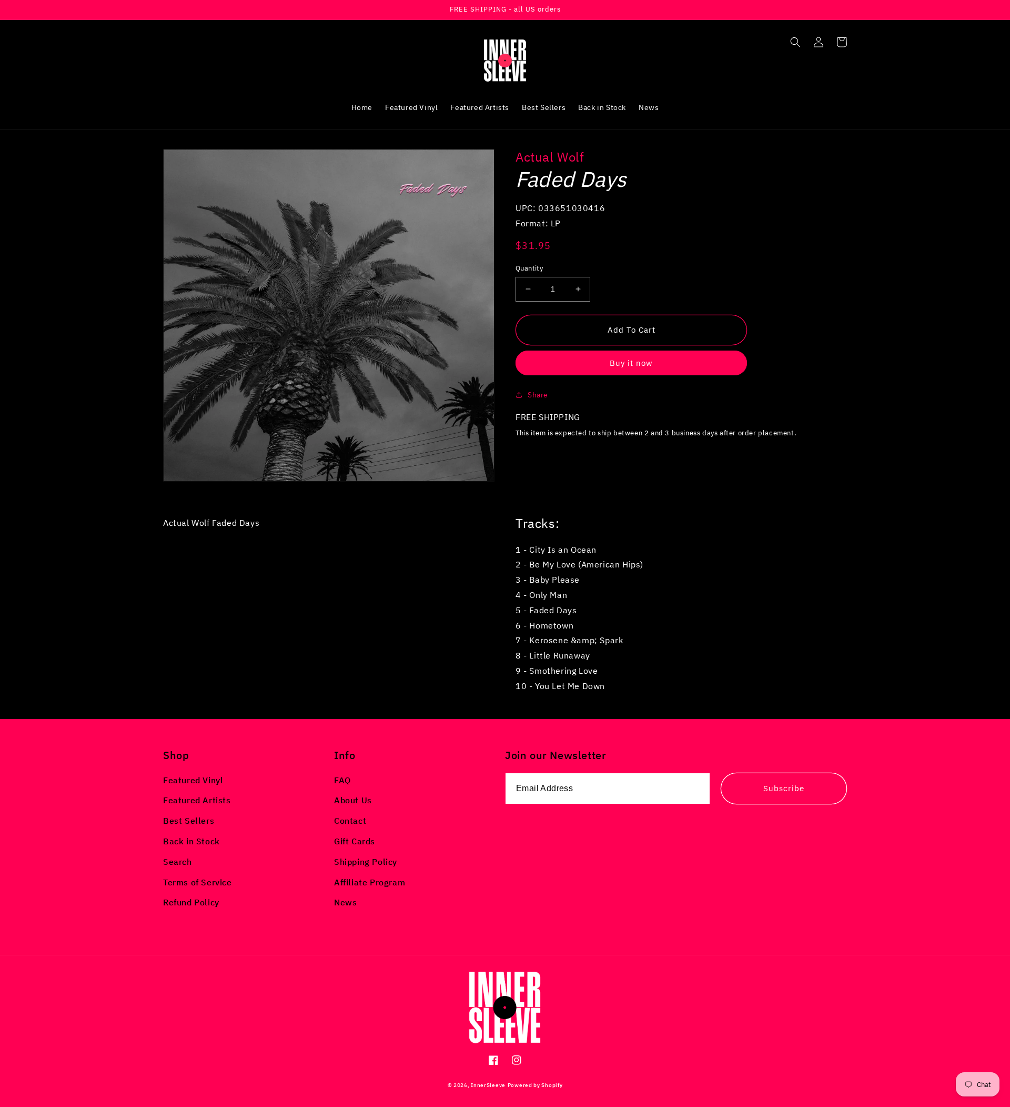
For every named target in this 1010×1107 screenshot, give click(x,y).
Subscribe (783, 788)
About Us (353, 800)
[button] (795, 42)
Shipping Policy (365, 861)
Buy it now (631, 363)
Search (177, 861)
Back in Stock (191, 841)
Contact (350, 820)
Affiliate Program (369, 882)
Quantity (529, 268)
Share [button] (538, 395)
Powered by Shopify (535, 1085)
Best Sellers (188, 820)
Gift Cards (354, 841)
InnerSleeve (488, 1085)
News (345, 902)
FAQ (342, 780)
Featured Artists (197, 800)
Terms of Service (197, 882)
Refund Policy (191, 902)
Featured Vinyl (193, 780)
